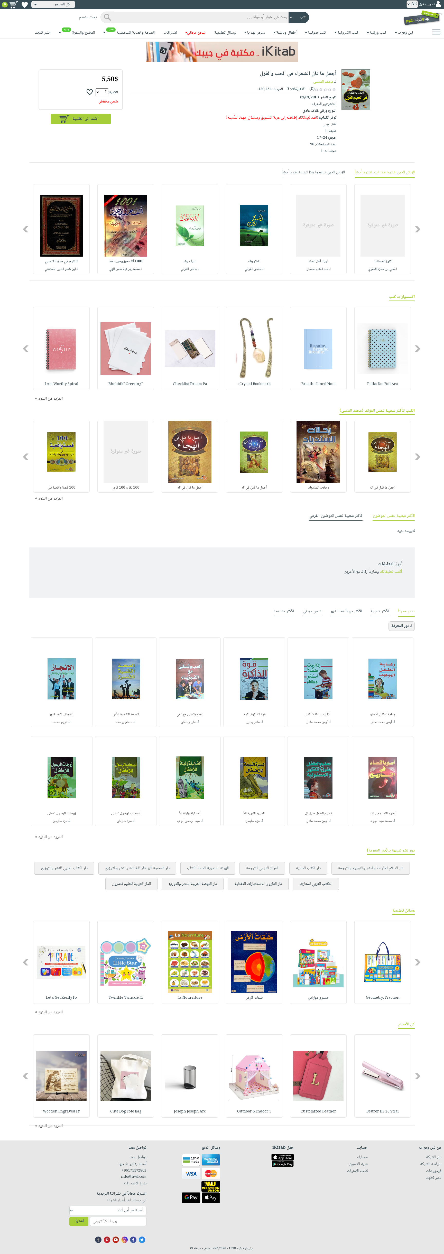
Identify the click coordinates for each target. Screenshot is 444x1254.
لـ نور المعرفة (401, 626)
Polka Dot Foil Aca (382, 384)
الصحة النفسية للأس (126, 715)
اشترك (79, 1221)
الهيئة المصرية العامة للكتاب (208, 868)
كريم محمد (60, 722)
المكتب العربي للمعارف (315, 884)
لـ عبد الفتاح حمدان (318, 269)
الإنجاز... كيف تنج (61, 715)
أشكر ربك (254, 261)
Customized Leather (318, 1112)
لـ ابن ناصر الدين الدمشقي (61, 269)
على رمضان (188, 722)
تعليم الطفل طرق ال (318, 813)
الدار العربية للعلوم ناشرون (131, 884)
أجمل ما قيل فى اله (382, 488)
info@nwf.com (133, 1177)
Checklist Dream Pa (190, 384)
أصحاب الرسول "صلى (125, 813)
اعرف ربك (189, 261)
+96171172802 (134, 1171)
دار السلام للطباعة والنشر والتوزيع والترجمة (370, 868)
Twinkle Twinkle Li (126, 998)
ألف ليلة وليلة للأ (189, 813)
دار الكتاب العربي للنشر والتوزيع (64, 868)
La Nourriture (190, 998)
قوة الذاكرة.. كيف (254, 715)
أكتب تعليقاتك (391, 571)
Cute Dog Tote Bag (125, 1112)
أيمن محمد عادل (381, 722)
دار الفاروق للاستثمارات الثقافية (258, 884)
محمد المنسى (323, 81)
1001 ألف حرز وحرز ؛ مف (126, 261)
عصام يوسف (124, 722)
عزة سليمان (252, 821)
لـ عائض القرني (254, 269)
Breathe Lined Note (318, 384)
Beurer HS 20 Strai (382, 1112)
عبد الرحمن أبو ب (188, 821)
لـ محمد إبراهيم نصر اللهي (125, 269)
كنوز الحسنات (383, 261)
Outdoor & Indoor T (254, 1112)
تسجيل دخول (426, 4)
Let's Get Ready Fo (61, 998)
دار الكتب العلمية (308, 868)
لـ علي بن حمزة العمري (382, 269)
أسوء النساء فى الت (382, 813)
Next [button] (26, 229)
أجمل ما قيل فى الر (254, 488)
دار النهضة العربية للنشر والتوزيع (192, 884)
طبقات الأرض (254, 998)
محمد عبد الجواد (381, 821)
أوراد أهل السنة (318, 261)
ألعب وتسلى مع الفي (190, 715)
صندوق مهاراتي (318, 998)
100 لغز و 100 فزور (125, 488)
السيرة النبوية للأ (254, 813)
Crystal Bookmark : (254, 384)
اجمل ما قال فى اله (190, 488)
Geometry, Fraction (383, 998)
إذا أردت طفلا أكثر (318, 715)
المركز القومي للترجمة (262, 868)
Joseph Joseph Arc (190, 1112)
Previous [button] (418, 229)
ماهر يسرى (253, 722)
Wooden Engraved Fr (61, 1112)
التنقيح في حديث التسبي (61, 261)
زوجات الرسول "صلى (61, 813)
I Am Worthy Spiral (61, 384)
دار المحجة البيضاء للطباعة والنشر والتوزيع (137, 868)
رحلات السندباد (318, 488)
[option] (382, 229)
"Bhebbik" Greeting (125, 384)
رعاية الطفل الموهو (382, 715)
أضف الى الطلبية (85, 119)
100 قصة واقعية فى (61, 488)
